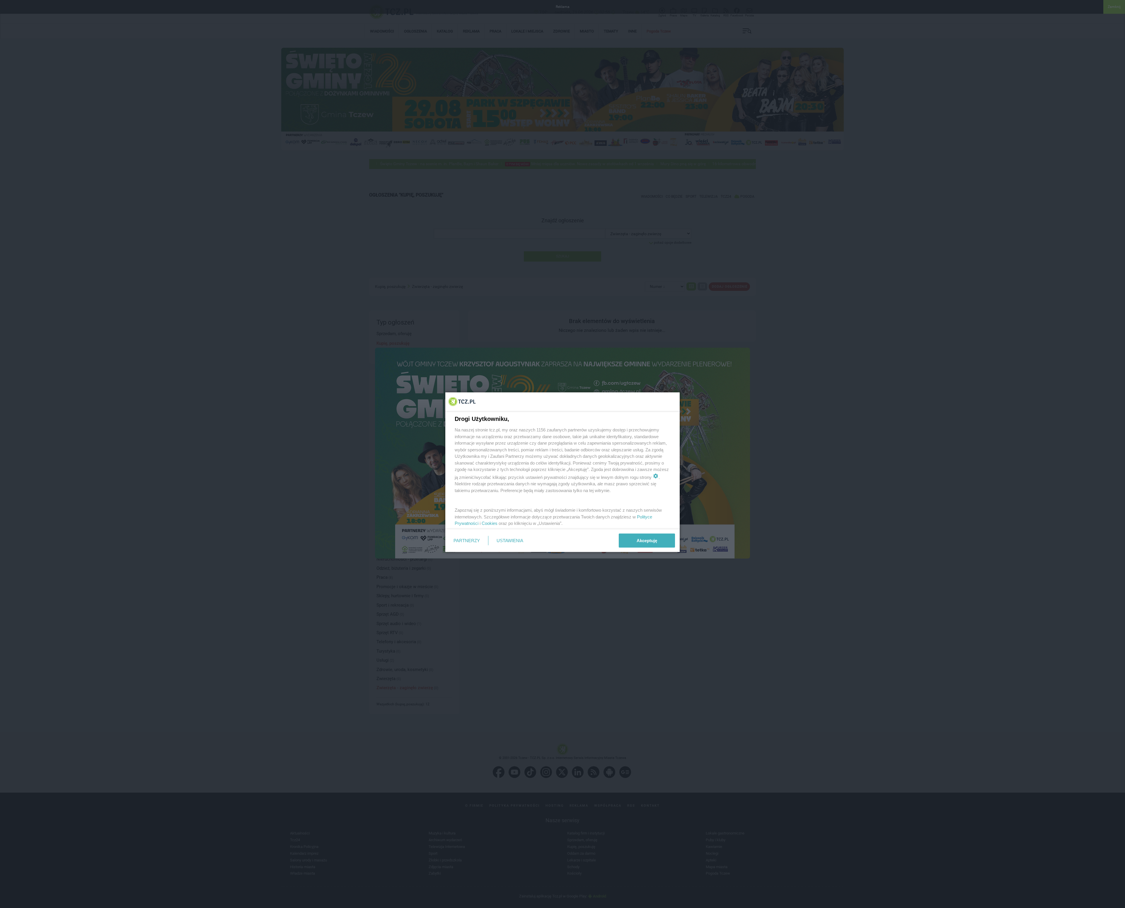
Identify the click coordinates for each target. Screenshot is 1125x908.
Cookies (489, 523)
